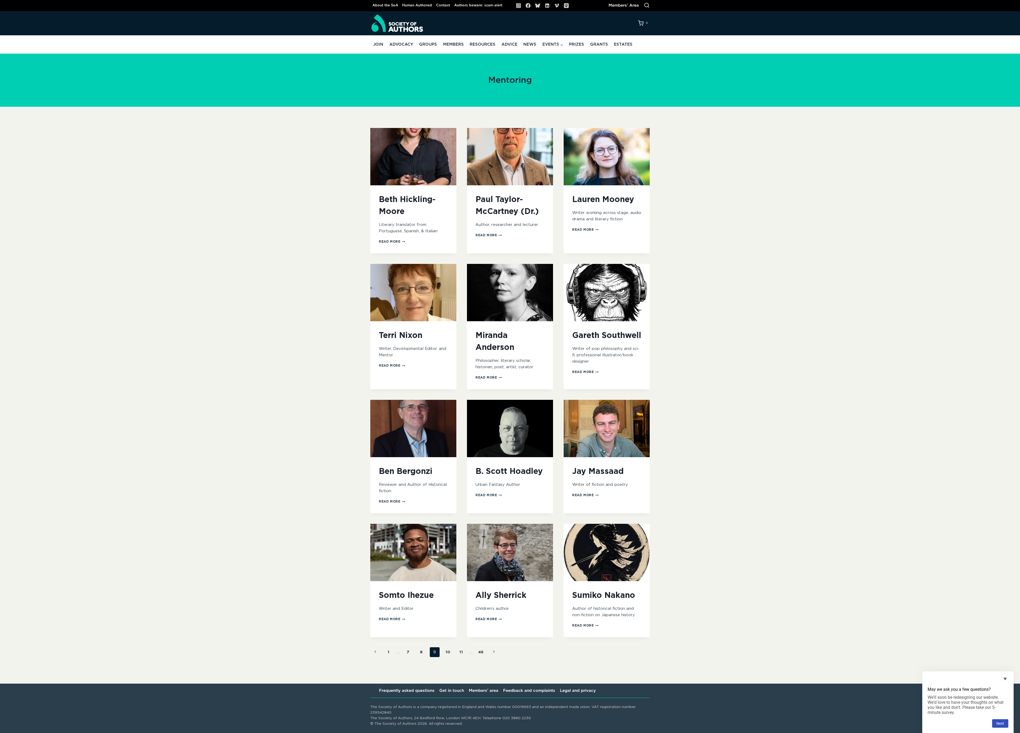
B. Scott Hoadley (509, 471)
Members (453, 44)
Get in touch (451, 691)
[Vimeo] (557, 5)
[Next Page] (494, 652)
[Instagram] (518, 5)
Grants (599, 44)
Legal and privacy (578, 691)
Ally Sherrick (500, 595)
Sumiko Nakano (603, 595)
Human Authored (417, 5)
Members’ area (483, 691)
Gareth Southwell (606, 336)
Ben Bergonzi (405, 471)
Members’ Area (624, 5)
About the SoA (385, 5)
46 (480, 652)
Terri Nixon (400, 336)
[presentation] (413, 156)
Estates (623, 44)
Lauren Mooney (603, 200)
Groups (428, 44)
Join (378, 44)
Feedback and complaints (529, 691)
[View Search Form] (647, 5)
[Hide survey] (1005, 679)
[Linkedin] (547, 5)
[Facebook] (528, 5)
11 (461, 652)
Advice (509, 44)
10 (447, 652)
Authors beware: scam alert (478, 5)
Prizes (576, 44)
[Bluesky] (537, 5)
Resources (482, 44)
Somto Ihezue (406, 595)
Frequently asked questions (407, 691)
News (529, 44)
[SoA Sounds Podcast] (566, 5)
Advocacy (401, 44)
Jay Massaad (598, 471)
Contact (443, 5)
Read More (392, 241)
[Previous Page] (375, 652)
